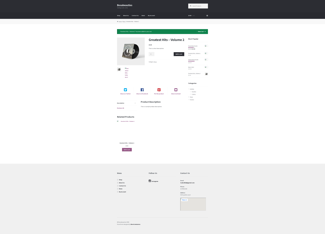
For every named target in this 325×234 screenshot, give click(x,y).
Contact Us (135, 15)
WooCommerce (135, 224)
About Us (126, 15)
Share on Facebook (142, 94)
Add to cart (179, 54)
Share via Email (176, 94)
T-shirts (194, 94)
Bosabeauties (124, 5)
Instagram (155, 181)
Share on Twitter (125, 94)
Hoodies (194, 91)
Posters (192, 99)
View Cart (201, 31)
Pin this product (159, 94)
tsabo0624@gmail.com (187, 183)
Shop (118, 15)
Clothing (192, 89)
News (143, 15)
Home (120, 21)
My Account (151, 15)
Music (124, 21)
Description (120, 103)
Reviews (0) (120, 108)
